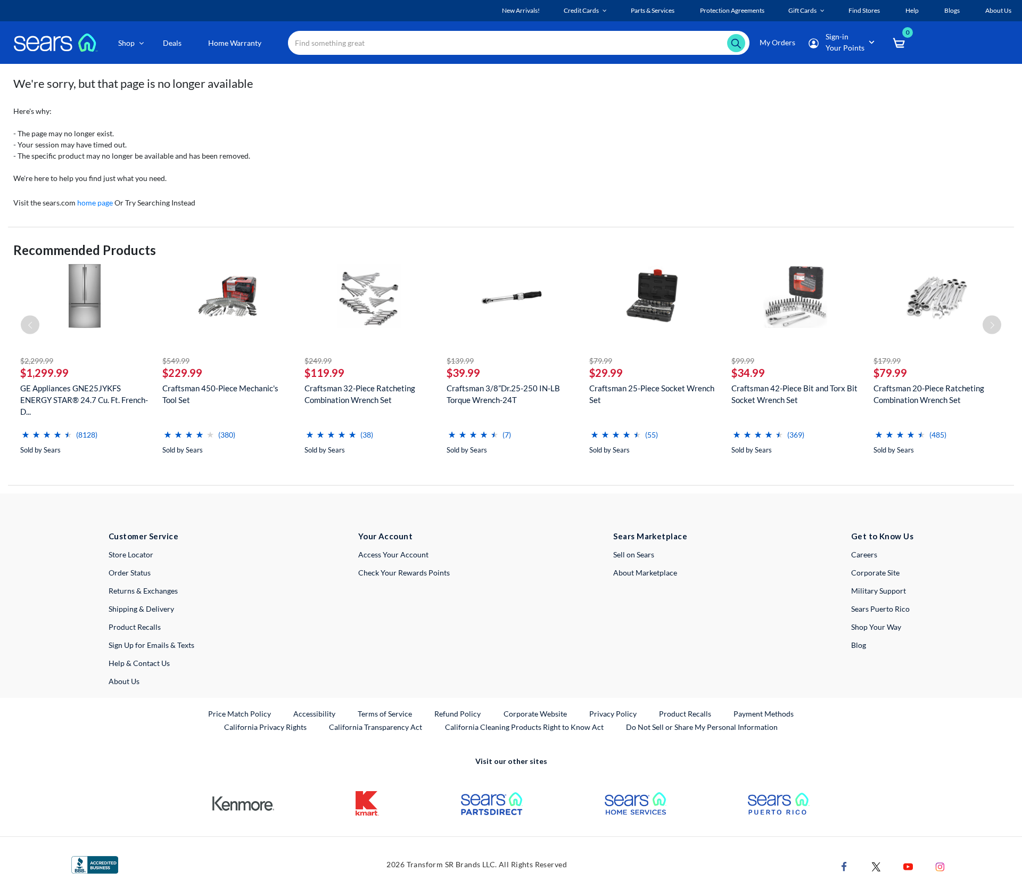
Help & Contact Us (139, 663)
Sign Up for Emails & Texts (151, 644)
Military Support (878, 590)
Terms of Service (385, 713)
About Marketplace (645, 572)
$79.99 (600, 360)
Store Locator (131, 554)
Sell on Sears (633, 554)
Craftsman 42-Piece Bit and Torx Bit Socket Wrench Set (794, 394)
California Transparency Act (375, 726)
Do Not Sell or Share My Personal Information (702, 726)
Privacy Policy (613, 713)
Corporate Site (875, 572)
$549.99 (175, 360)
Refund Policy (457, 713)
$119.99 (324, 372)
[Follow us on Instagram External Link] (940, 865)
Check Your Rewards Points (404, 572)
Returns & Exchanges (143, 590)
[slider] (46, 430)
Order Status (130, 572)
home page (95, 202)
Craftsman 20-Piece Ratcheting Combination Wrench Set (928, 394)
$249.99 (318, 360)
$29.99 (606, 372)
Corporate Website (536, 713)
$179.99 (887, 360)
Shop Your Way (876, 626)
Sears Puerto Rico (880, 608)
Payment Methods (763, 713)
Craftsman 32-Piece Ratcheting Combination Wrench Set (359, 394)
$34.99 (748, 372)
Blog (858, 644)
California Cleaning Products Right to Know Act (524, 726)
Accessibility (314, 713)
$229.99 (182, 372)
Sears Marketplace (650, 536)
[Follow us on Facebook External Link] (844, 865)
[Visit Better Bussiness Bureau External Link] (94, 863)
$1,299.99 (44, 372)
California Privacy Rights (265, 726)
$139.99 (460, 360)
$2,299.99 (36, 360)
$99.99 (742, 360)
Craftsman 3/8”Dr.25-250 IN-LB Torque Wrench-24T (503, 394)
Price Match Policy (239, 713)
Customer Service (143, 536)
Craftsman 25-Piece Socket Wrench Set (651, 394)
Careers (864, 554)
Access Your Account (393, 554)
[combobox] (518, 43)
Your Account (385, 536)
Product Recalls (135, 626)
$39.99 (463, 372)
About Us (124, 681)
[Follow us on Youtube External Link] (908, 865)
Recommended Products (84, 250)
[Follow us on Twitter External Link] (876, 865)
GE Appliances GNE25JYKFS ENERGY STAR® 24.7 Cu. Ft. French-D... (84, 399)
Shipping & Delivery (141, 608)
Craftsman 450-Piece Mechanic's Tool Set (220, 394)
